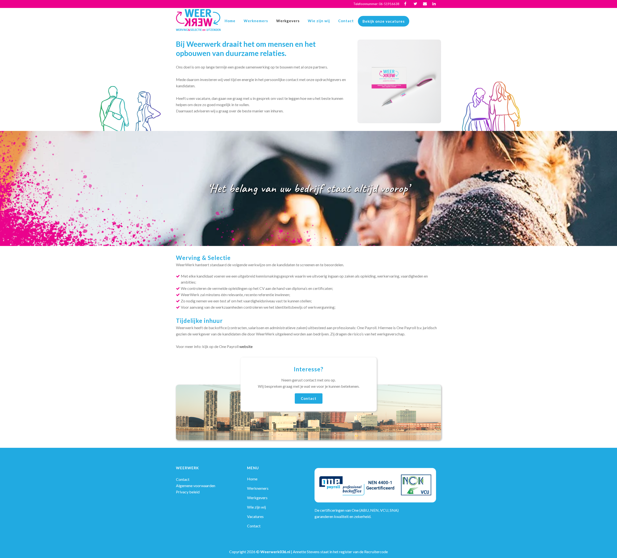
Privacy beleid (188, 492)
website (246, 346)
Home (252, 478)
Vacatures (255, 516)
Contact (308, 398)
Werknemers (257, 488)
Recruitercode (376, 551)
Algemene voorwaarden (195, 485)
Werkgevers (257, 497)
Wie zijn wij (256, 507)
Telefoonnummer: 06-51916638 (376, 4)
